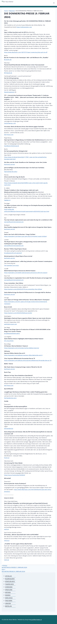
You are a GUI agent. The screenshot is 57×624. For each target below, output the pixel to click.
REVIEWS (7, 595)
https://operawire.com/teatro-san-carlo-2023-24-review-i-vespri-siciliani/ (25, 236)
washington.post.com (10, 324)
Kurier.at (6, 458)
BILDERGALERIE (9, 579)
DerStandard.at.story (10, 398)
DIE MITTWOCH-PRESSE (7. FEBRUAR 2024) (14, 566)
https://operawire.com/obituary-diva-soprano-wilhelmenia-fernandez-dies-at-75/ (28, 360)
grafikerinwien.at (37, 619)
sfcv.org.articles (9, 341)
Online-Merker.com (10, 123)
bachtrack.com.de (9, 164)
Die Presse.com (8, 134)
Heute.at (6, 540)
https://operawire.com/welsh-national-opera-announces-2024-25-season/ (25, 272)
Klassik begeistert (9, 92)
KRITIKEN (8, 592)
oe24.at (6, 529)
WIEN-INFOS (9, 598)
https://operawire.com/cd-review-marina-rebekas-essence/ (21, 348)
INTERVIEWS (8, 587)
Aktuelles (8, 576)
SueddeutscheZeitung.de (11, 146)
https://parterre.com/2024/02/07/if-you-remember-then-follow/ (23, 289)
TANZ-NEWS (8, 600)
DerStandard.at (8, 428)
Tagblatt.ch (7, 200)
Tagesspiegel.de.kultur (10, 171)
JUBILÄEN (8, 603)
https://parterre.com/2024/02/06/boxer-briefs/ (18, 313)
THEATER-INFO (9, 584)
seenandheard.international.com (14, 222)
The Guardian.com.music (11, 265)
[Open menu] (53, 3)
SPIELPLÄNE (8, 590)
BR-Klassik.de (8, 73)
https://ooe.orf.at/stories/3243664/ (14, 475)
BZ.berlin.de (7, 59)
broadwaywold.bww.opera (12, 333)
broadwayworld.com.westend (13, 253)
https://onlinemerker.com (24, 27)
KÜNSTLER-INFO (10, 581)
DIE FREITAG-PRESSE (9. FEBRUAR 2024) (13, 570)
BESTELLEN (8, 606)
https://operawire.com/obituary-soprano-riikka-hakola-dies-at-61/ (23, 355)
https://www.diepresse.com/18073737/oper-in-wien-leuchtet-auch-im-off (25, 52)
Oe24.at (6, 560)
